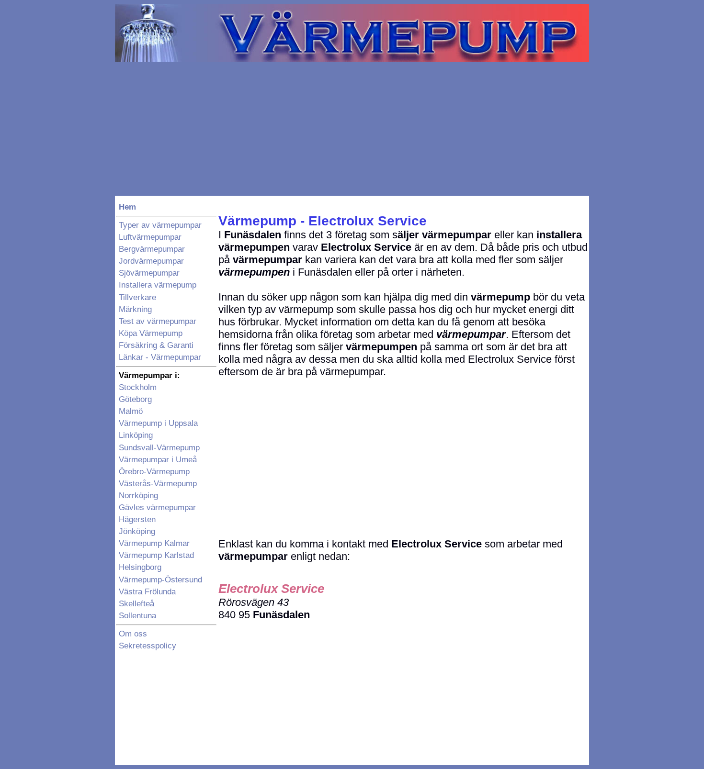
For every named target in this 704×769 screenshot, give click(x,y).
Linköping (136, 435)
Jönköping (137, 531)
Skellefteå (136, 603)
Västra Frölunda (147, 591)
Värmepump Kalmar (154, 543)
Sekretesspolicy (147, 645)
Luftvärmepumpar (150, 237)
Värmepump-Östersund (160, 579)
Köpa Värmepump (150, 333)
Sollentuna (137, 615)
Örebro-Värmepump (154, 471)
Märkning (135, 309)
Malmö (131, 411)
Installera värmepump (157, 285)
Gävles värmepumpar (157, 507)
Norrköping (138, 495)
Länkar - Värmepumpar (160, 357)
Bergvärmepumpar (152, 249)
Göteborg (135, 399)
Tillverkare (137, 297)
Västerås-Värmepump (158, 483)
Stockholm (138, 387)
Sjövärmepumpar (149, 273)
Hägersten (137, 519)
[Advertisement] (352, 129)
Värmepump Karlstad (156, 555)
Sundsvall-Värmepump (159, 447)
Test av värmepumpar (157, 321)
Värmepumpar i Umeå (158, 459)
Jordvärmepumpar (151, 261)
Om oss (133, 633)
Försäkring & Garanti (156, 345)
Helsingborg (140, 567)
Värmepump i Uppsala (158, 423)
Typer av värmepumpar (160, 225)
